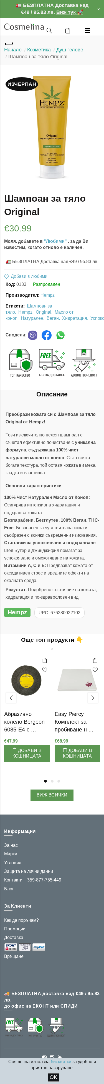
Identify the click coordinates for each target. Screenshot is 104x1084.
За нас (11, 845)
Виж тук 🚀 (69, 12)
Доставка (13, 937)
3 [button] (58, 781)
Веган (53, 318)
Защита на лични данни (28, 871)
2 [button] (52, 781)
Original (43, 312)
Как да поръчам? (21, 920)
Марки (10, 853)
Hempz (47, 295)
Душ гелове (69, 50)
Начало (13, 50)
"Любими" (56, 241)
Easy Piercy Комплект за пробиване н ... (74, 722)
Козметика (39, 50)
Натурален (32, 318)
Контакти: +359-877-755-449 (32, 880)
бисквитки (61, 1061)
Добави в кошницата (27, 753)
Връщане (14, 956)
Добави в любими (29, 276)
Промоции (15, 928)
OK (53, 1077)
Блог (9, 888)
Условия (12, 862)
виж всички (52, 795)
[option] (27, 711)
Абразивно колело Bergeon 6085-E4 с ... (24, 722)
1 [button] (45, 781)
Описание (52, 394)
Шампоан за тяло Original (37, 56)
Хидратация (74, 318)
